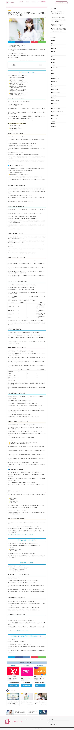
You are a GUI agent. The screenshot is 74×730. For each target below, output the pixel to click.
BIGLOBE (54, 48)
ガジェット (54, 97)
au (52, 43)
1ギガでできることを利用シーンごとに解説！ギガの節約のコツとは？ (59, 12)
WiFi (53, 84)
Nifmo (53, 73)
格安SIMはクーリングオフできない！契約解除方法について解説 (59, 25)
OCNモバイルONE (55, 78)
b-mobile (54, 45)
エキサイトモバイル (56, 92)
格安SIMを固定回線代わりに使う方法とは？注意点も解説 (59, 21)
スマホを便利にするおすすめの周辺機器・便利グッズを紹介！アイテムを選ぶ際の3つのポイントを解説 (59, 29)
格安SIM (21, 1)
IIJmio (53, 56)
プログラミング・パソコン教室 (57, 112)
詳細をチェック (13, 685)
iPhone (27, 1)
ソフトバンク (54, 103)
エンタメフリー (55, 95)
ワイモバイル (54, 118)
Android (33, 1)
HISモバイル (54, 54)
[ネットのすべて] (10, 3)
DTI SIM (53, 51)
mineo (53, 70)
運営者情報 (51, 719)
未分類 (53, 121)
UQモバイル (54, 81)
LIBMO (53, 62)
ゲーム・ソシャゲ (55, 100)
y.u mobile (40, 665)
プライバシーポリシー (53, 724)
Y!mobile (13, 665)
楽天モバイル (27, 665)
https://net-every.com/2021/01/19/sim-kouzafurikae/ (18, 630)
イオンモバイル (55, 89)
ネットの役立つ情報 (42, 1)
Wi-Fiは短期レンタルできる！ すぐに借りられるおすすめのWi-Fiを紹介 (59, 17)
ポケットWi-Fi (55, 115)
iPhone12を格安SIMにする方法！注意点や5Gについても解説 (20, 534)
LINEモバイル (55, 67)
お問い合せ (51, 721)
